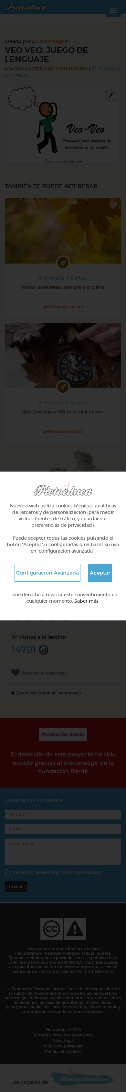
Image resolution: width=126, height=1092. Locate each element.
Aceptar (100, 572)
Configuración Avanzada (47, 572)
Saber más (86, 601)
